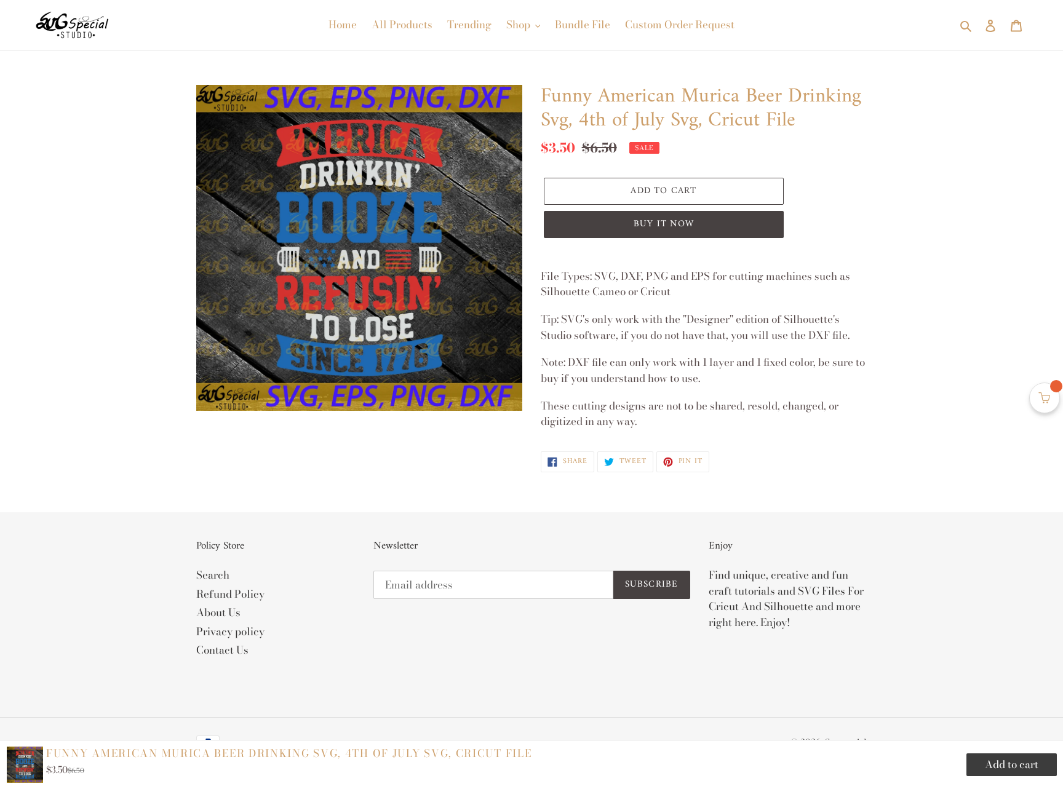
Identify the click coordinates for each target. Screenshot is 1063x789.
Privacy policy (230, 632)
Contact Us (222, 650)
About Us (218, 612)
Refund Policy (230, 594)
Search (212, 575)
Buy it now (664, 224)
